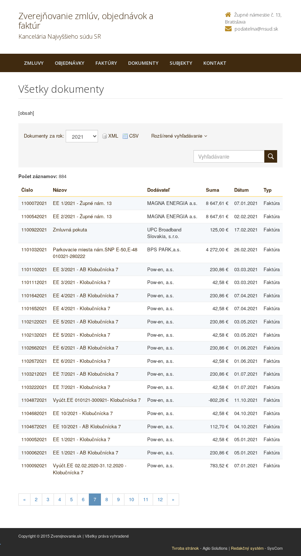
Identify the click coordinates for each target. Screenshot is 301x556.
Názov (60, 189)
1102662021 (34, 347)
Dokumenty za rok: (44, 135)
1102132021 (34, 334)
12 (160, 499)
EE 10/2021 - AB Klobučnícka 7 (87, 426)
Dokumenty (143, 63)
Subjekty (181, 63)
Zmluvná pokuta (70, 229)
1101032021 (34, 249)
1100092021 (34, 465)
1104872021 (34, 399)
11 (145, 499)
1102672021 (34, 360)
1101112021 (34, 282)
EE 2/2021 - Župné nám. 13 (82, 216)
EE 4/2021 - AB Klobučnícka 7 (85, 295)
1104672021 (34, 426)
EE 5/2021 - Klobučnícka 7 (81, 334)
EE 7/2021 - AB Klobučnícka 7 (85, 373)
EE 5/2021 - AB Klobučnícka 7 (85, 321)
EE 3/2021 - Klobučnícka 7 (81, 282)
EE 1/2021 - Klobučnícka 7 (81, 439)
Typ (268, 189)
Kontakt (214, 63)
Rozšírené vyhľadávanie (176, 135)
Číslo (27, 189)
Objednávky (69, 63)
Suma (212, 189)
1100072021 (34, 202)
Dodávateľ (158, 189)
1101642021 (34, 295)
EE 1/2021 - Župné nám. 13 (82, 202)
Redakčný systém (247, 548)
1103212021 (34, 373)
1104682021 (34, 413)
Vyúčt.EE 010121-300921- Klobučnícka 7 (97, 399)
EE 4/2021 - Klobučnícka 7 (81, 308)
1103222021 (34, 386)
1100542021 (34, 216)
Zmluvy (34, 63)
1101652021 (34, 308)
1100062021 (34, 452)
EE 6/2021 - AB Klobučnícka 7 (85, 347)
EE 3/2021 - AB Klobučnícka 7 (85, 269)
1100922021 (34, 229)
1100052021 (34, 439)
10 (131, 499)
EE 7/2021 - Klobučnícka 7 (81, 386)
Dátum (241, 189)
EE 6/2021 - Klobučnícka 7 (81, 360)
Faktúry (106, 63)
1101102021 (34, 269)
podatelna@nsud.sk (256, 28)
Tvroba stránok (185, 548)
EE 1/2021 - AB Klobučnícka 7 (85, 452)
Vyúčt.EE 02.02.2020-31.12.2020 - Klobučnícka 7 (89, 469)
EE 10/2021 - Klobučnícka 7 (83, 413)
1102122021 (34, 321)
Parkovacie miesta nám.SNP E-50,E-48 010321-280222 (95, 253)
